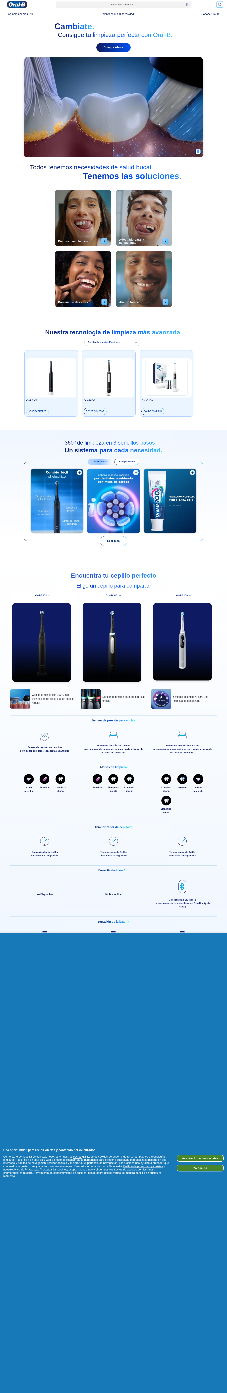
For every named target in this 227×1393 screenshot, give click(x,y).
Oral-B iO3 (89, 400)
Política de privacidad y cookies (143, 1166)
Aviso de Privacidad (25, 1169)
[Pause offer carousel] (187, 4)
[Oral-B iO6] (184, 643)
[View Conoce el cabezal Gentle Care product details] (136, 472)
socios (77, 1156)
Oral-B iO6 (147, 400)
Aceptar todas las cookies (200, 1158)
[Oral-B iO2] (43, 644)
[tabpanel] (113, 501)
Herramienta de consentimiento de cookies (59, 1172)
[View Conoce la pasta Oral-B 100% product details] (192, 472)
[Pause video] (198, 153)
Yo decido (200, 1167)
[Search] (219, 4)
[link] (113, 541)
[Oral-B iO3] (113, 644)
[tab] (100, 462)
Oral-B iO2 (31, 400)
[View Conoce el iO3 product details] (79, 472)
